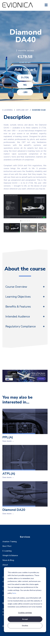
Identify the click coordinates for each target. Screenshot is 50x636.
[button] (12, 227)
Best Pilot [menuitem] (6, 546)
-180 (25, 92)
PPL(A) (7, 437)
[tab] (20, 221)
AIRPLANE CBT (22, 110)
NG (25, 84)
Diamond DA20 (13, 510)
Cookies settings (25, 613)
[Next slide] (42, 208)
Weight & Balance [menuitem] (10, 555)
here (14, 593)
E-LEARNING (7, 110)
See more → (8, 441)
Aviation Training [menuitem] (9, 541)
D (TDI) (25, 77)
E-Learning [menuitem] (7, 551)
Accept (25, 619)
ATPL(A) (8, 473)
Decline (25, 625)
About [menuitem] (5, 564)
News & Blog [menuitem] (8, 560)
